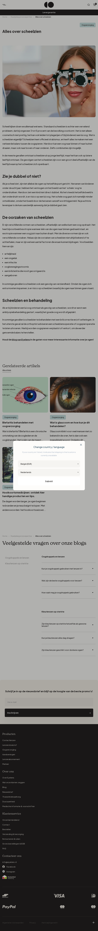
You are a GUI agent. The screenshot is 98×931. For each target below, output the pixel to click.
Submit (49, 481)
